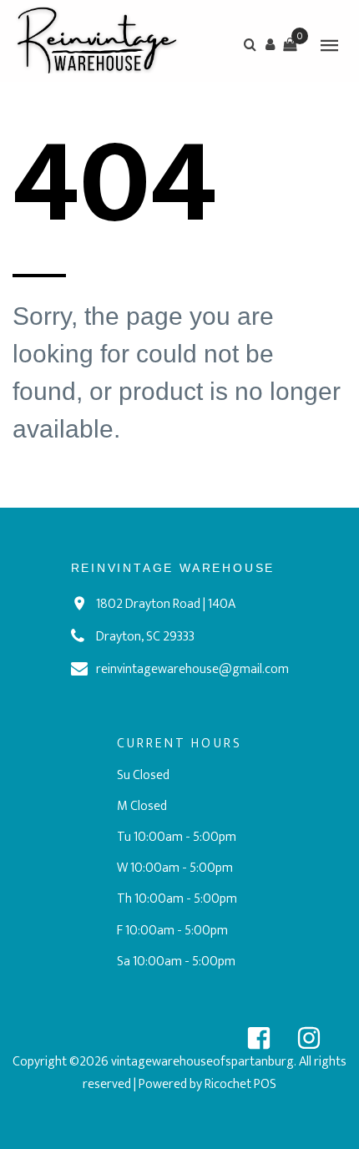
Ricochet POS (240, 1084)
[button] (270, 44)
